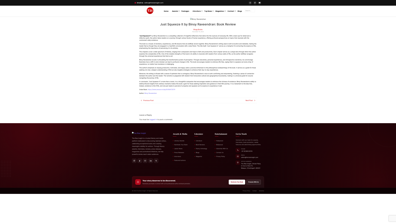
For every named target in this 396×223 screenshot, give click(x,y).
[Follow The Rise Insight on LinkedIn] (150, 160)
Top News (208, 11)
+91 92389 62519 (246, 151)
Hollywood (219, 141)
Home (166, 11)
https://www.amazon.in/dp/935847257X (161, 89)
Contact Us (219, 152)
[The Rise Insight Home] (142, 133)
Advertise (261, 191)
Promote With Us (253, 182)
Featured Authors (180, 160)
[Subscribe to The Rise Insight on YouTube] (145, 160)
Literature (197, 11)
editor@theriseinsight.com (153, 3)
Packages (185, 11)
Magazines (219, 11)
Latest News (178, 148)
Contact (230, 11)
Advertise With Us (222, 148)
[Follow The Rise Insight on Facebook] (139, 160)
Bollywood (219, 144)
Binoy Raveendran (150, 93)
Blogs (240, 11)
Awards (175, 11)
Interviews (177, 156)
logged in (153, 119)
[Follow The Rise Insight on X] (156, 160)
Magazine (199, 156)
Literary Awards (179, 141)
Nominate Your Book (180, 144)
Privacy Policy (220, 156)
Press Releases (179, 152)
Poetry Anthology (201, 148)
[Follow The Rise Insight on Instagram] (134, 160)
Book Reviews (200, 144)
